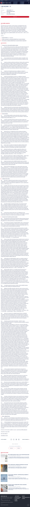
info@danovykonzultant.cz (26, 497)
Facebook (11, 439)
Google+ (14, 439)
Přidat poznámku (2, 8)
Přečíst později (1, 8)
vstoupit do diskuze (25, 439)
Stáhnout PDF (15, 16)
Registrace (2, 0)
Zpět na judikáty (3, 439)
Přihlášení (6, 0)
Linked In (19, 439)
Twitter (16, 439)
